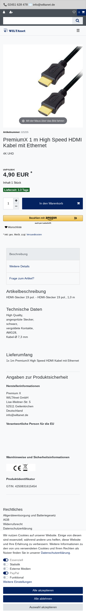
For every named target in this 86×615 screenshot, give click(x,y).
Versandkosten (34, 234)
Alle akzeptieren (43, 590)
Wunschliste (14, 227)
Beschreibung (18, 254)
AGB (6, 519)
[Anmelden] (4, 12)
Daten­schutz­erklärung (55, 552)
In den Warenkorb (51, 203)
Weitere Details (19, 266)
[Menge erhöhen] (16, 201)
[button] (43, 220)
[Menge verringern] (16, 206)
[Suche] (77, 20)
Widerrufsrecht (13, 524)
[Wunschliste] (74, 12)
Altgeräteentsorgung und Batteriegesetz (29, 515)
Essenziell (16, 560)
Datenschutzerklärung (17, 528)
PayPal (14, 573)
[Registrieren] (11, 12)
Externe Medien (20, 568)
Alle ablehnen (43, 598)
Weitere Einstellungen (17, 581)
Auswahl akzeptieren (43, 607)
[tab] (43, 254)
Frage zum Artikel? (21, 278)
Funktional (17, 577)
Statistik (15, 564)
